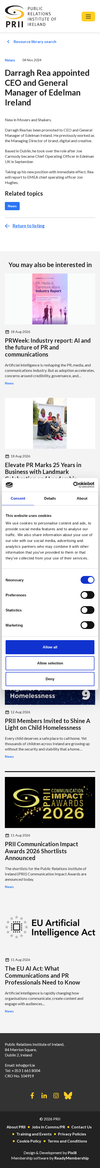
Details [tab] (50, 498)
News (10, 60)
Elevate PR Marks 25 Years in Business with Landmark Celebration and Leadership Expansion (43, 475)
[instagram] (56, 1095)
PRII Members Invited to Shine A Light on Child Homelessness (47, 724)
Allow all (50, 647)
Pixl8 (72, 1152)
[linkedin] (44, 1095)
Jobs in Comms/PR (48, 1126)
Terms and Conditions (67, 1141)
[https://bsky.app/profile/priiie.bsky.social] (68, 1095)
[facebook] (32, 1095)
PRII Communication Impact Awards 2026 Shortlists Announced (41, 851)
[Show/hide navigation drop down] (88, 16)
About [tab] (82, 498)
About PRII (16, 1126)
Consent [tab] (18, 498)
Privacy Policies (72, 1134)
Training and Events (34, 1134)
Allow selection (50, 663)
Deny (50, 679)
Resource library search (35, 41)
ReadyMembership (71, 1158)
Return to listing (29, 225)
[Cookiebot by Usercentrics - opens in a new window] (73, 485)
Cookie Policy (29, 1141)
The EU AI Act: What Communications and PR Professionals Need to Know (42, 975)
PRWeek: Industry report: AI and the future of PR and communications (48, 347)
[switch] (87, 595)
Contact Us (81, 1126)
